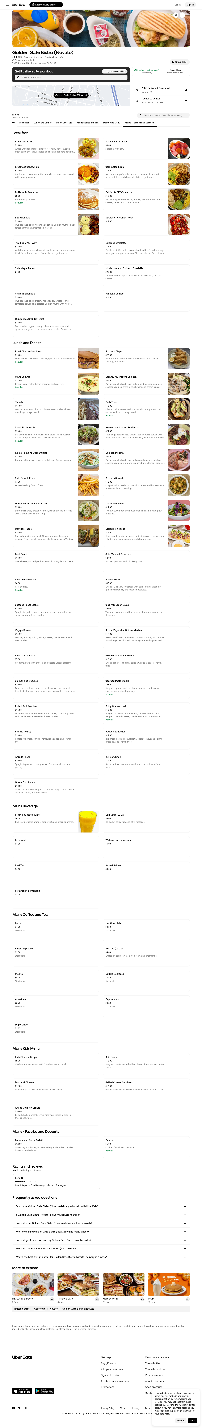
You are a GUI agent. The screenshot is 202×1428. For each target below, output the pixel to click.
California (39, 1308)
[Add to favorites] (50, 1275)
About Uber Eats (154, 1381)
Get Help (106, 1357)
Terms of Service (139, 1413)
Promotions (107, 1387)
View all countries (155, 1369)
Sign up (190, 5)
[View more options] (182, 15)
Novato (54, 1308)
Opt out (181, 1420)
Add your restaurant (112, 1369)
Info (61, 57)
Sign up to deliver (111, 1375)
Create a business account (115, 1381)
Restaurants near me (157, 1357)
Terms (123, 1408)
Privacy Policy (107, 1408)
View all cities (152, 1363)
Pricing (135, 1408)
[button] (180, 62)
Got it (192, 1420)
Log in (178, 5)
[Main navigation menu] (7, 4)
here (167, 1414)
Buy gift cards (108, 1363)
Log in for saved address (116, 71)
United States (22, 1308)
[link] (175, 15)
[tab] (24, 122)
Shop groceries (153, 1387)
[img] (71, 95)
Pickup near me (154, 1375)
